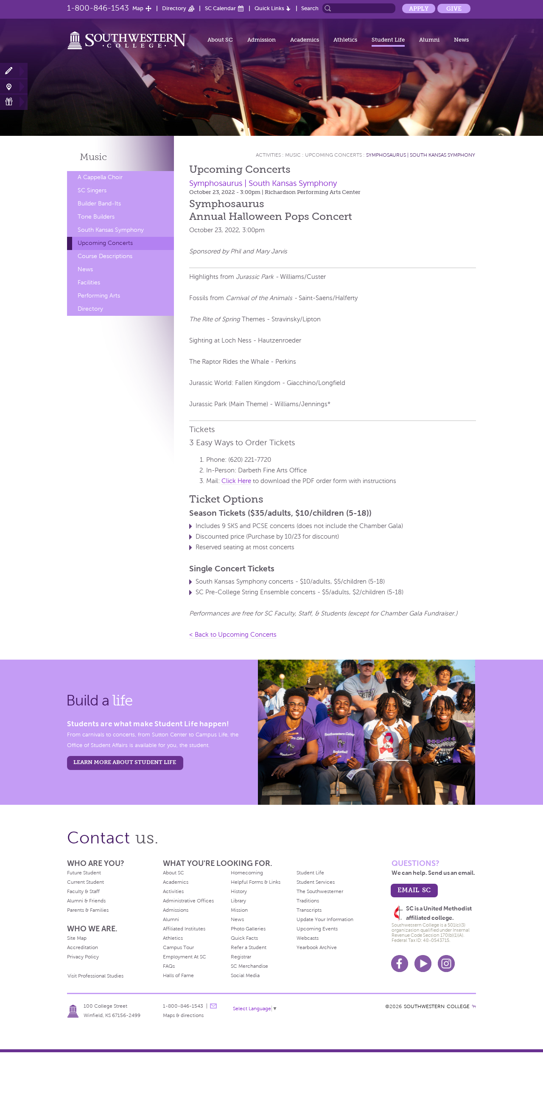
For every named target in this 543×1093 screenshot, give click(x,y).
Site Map (77, 938)
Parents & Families (88, 910)
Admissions (175, 910)
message (213, 1006)
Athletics (345, 40)
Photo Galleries (248, 929)
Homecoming (247, 873)
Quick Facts (244, 938)
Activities (268, 155)
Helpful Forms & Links (255, 882)
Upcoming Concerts (105, 243)
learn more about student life (124, 762)
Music (93, 157)
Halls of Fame (178, 975)
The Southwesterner (320, 891)
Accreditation (82, 947)
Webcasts (308, 938)
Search (310, 8)
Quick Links (269, 8)
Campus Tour (178, 947)
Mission (239, 910)
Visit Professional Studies (95, 976)
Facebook (399, 963)
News (461, 40)
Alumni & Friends (86, 901)
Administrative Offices (188, 901)
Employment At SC (184, 957)
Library (238, 901)
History (239, 891)
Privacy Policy (83, 957)
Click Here (236, 481)
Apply (418, 8)
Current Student (85, 882)
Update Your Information (325, 919)
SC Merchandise (249, 966)
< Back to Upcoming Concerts (233, 634)
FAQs (169, 966)
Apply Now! (14, 71)
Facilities (89, 282)
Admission (261, 40)
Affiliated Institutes (184, 929)
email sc (414, 890)
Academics (304, 40)
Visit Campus (14, 86)
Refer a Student (248, 947)
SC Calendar (220, 8)
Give (454, 8)
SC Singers (92, 190)
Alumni (429, 40)
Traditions (308, 901)
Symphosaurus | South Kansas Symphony (420, 155)
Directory (174, 8)
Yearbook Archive (317, 947)
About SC (220, 40)
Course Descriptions (105, 256)
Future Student (84, 873)
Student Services (316, 882)
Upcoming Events (317, 929)
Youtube (422, 963)
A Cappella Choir (100, 177)
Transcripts (309, 910)
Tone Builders (96, 217)
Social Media (245, 975)
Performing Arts (99, 295)
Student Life (388, 40)
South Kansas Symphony (111, 230)
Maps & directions (183, 1015)
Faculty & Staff (83, 891)
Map (137, 8)
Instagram (446, 963)
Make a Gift (14, 101)
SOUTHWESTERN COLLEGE (437, 1006)
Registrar (241, 957)
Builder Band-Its (99, 203)
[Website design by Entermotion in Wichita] (474, 1006)
